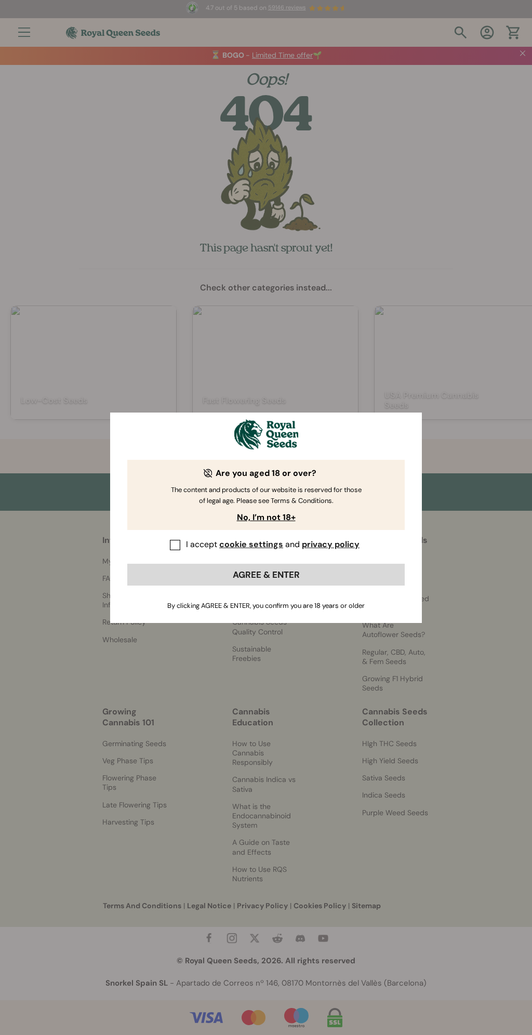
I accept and (273, 544)
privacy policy (331, 544)
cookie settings (251, 544)
